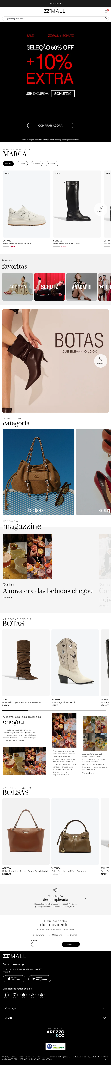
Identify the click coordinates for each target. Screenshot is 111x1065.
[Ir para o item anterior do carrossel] (4, 82)
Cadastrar (70, 944)
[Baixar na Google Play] (39, 978)
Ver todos (87, 773)
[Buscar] (105, 18)
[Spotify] (41, 995)
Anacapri (52, 163)
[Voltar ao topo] (105, 1059)
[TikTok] (32, 995)
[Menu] (4, 11)
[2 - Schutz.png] (49, 287)
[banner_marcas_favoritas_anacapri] (81, 287)
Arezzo (22, 163)
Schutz (8, 163)
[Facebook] (6, 995)
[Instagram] (15, 995)
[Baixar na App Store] (14, 978)
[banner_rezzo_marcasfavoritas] (17, 287)
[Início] (54, 11)
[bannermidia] (55, 82)
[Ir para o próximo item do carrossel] (107, 82)
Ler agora (7, 597)
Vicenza (36, 163)
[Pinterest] (24, 995)
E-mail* (34, 940)
